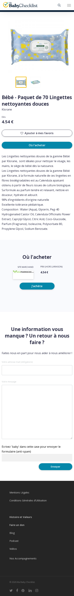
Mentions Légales (19, 492)
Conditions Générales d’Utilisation (28, 500)
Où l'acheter (37, 145)
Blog (12, 533)
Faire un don (16, 525)
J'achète (37, 286)
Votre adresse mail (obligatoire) (17, 362)
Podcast (14, 540)
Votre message (9, 381)
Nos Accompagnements (22, 558)
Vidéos (13, 548)
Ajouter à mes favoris (39, 133)
